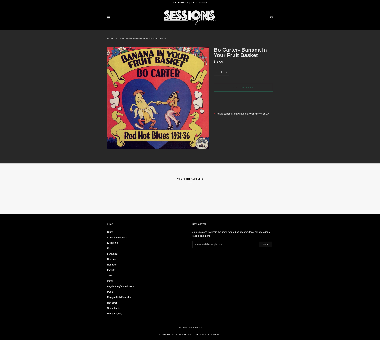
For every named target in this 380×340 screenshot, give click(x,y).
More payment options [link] (225, 106)
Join (265, 244)
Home (110, 38)
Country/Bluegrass (117, 237)
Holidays (112, 264)
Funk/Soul (112, 254)
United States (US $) (189, 327)
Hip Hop (111, 259)
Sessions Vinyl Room (174, 334)
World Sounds (114, 313)
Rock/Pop (112, 302)
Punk (110, 291)
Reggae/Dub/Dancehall (119, 297)
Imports (111, 270)
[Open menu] (111, 17)
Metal (110, 281)
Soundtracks (113, 308)
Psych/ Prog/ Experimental (121, 286)
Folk (109, 248)
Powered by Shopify (208, 334)
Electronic (112, 243)
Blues (110, 232)
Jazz (109, 275)
